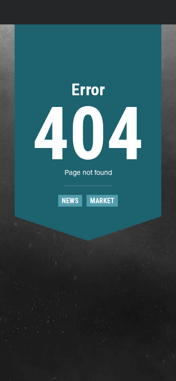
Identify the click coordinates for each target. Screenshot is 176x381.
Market (102, 201)
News (70, 201)
